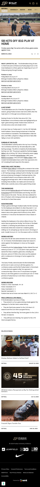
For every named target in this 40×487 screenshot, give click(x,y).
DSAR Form (4, 472)
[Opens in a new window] (9, 449)
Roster (22, 9)
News (30, 9)
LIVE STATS (17, 81)
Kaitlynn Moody (15, 190)
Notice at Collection (28, 472)
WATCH (4, 81)
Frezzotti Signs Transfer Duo (11, 423)
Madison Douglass (7, 157)
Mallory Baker (28, 157)
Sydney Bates (17, 247)
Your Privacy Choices (15, 472)
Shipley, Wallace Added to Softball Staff (15, 358)
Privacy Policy (5, 469)
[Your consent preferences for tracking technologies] (3, 483)
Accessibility (5, 476)
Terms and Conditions (30, 469)
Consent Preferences (17, 469)
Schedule (13, 9)
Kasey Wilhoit (12, 168)
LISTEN (9, 81)
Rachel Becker (20, 155)
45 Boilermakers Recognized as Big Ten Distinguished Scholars (20, 390)
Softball (4, 363)
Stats (36, 9)
